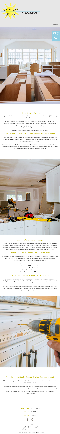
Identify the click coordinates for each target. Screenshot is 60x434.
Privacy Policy (40, 432)
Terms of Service (22, 432)
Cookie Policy (31, 432)
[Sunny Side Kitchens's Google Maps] (32, 420)
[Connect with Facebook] (27, 420)
